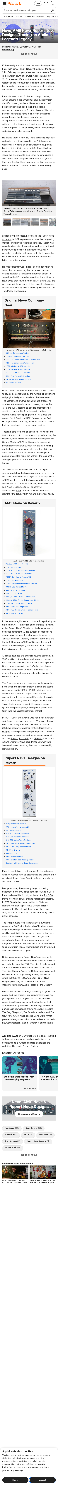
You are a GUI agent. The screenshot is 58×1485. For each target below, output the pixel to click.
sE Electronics (31, 874)
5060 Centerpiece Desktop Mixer (19, 860)
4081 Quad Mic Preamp (15, 590)
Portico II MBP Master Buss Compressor (22, 863)
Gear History (8, 49)
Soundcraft (18, 693)
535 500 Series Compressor (17, 834)
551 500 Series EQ (13, 830)
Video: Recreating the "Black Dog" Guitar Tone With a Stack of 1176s (15, 1181)
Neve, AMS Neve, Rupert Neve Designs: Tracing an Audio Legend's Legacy (28, 34)
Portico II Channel (13, 853)
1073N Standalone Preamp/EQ (18, 577)
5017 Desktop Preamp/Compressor (20, 843)
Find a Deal (8, 16)
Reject (15, 1480)
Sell (38, 3)
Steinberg (43, 902)
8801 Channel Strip (14, 593)
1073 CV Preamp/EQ (14, 580)
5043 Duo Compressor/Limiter (18, 847)
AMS (18, 490)
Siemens (45, 480)
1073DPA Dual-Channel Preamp (19, 574)
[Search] (52, 10)
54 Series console (13, 383)
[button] (7, 197)
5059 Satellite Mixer (14, 857)
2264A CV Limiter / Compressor (19, 603)
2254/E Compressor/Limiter (17, 356)
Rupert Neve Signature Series (27, 878)
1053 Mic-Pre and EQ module (18, 366)
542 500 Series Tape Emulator (18, 840)
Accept (42, 1480)
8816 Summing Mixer (14, 613)
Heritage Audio (9, 421)
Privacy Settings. (15, 1470)
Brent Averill (15, 418)
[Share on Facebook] (25, 54)
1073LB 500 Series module (17, 564)
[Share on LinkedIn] (22, 54)
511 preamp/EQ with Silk (16, 824)
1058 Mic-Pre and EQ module (18, 369)
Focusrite (36, 655)
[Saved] (46, 3)
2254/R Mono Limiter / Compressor (20, 597)
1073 (4, 407)
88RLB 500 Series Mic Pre (16, 587)
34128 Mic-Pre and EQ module (18, 379)
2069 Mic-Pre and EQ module (18, 376)
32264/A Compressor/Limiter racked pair (23, 360)
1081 (14, 407)
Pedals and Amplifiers (34, 16)
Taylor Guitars (9, 704)
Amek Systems (34, 645)
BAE (28, 418)
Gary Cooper (35, 47)
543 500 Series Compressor (17, 837)
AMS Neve (45, 1134)
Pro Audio (12, 1128)
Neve (28, 1134)
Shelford (38, 738)
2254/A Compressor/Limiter (17, 353)
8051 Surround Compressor (17, 607)
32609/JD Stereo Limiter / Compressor (22, 610)
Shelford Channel (13, 850)
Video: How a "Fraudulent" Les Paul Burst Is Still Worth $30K (42, 1181)
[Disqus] (29, 1223)
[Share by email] (35, 54)
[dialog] (29, 1466)
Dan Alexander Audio (42, 418)
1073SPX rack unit (13, 567)
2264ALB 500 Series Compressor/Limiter (23, 600)
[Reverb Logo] (14, 3)
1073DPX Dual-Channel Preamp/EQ (20, 570)
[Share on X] (29, 54)
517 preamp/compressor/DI (17, 827)
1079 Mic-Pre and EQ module (18, 373)
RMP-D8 (48, 895)
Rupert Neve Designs (38, 1141)
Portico (14, 738)
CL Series (32, 912)
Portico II (23, 738)
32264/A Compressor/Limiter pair (20, 363)
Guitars (19, 16)
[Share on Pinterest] (32, 54)
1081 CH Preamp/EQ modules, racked (21, 584)
